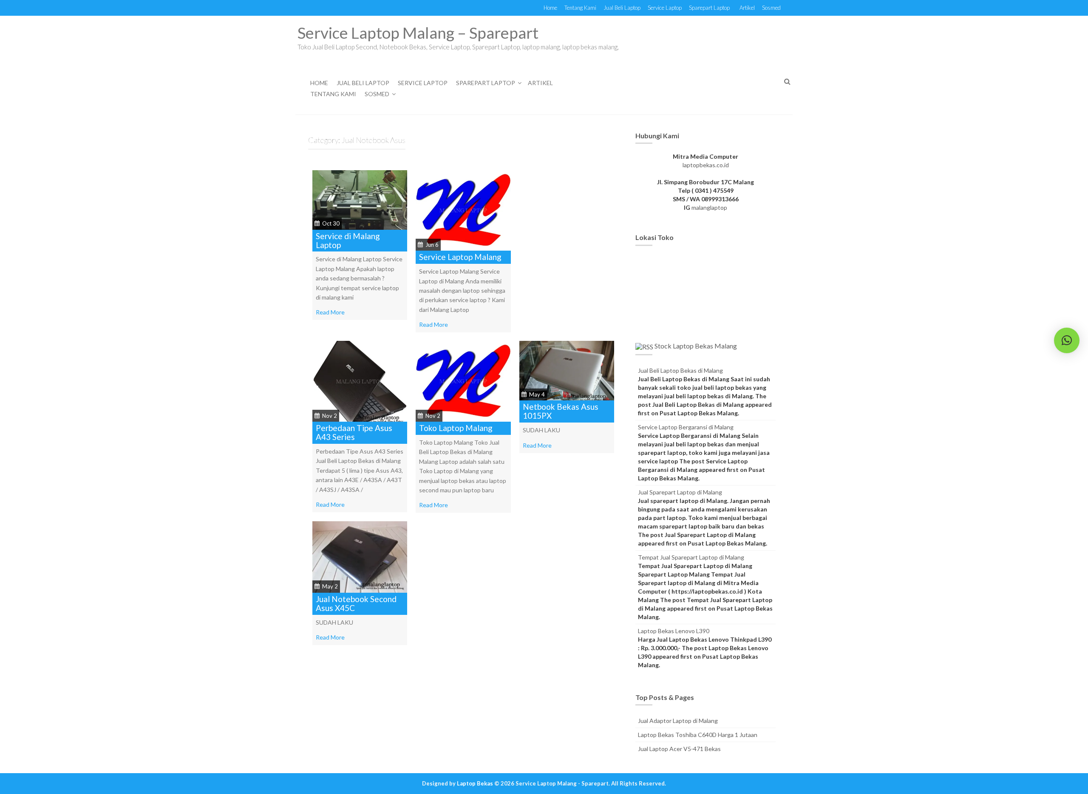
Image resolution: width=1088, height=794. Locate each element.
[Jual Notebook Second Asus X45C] (359, 556)
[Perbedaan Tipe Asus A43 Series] (359, 380)
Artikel (747, 7)
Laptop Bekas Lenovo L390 (673, 630)
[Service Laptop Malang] (463, 209)
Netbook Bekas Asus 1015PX (560, 411)
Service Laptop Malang (460, 257)
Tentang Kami (580, 7)
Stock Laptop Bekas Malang (695, 346)
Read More (330, 312)
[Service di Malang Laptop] (359, 199)
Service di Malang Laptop (348, 240)
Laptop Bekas (475, 783)
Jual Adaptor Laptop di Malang (678, 720)
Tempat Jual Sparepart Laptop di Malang (691, 557)
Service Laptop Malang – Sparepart (418, 32)
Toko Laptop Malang (456, 428)
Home (550, 7)
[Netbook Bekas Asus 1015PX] (566, 370)
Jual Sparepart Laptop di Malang (680, 492)
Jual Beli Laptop (622, 7)
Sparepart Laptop (709, 7)
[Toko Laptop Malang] (463, 380)
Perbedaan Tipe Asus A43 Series (354, 432)
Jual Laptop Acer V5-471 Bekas (679, 748)
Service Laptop (665, 7)
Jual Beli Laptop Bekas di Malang (680, 370)
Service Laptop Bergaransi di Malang (686, 427)
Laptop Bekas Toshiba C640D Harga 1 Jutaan (697, 734)
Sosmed (771, 7)
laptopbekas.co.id (706, 165)
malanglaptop (709, 207)
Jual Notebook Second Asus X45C (356, 603)
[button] (1067, 340)
